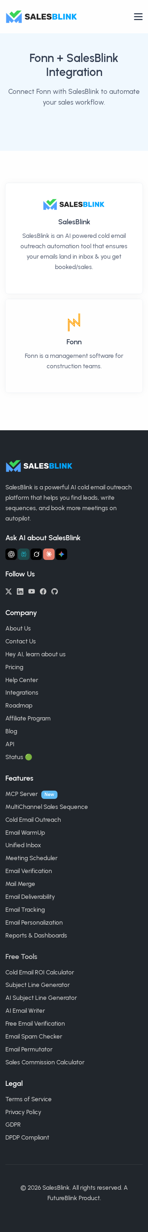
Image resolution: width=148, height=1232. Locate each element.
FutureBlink (62, 1198)
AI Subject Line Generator (41, 997)
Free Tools (21, 956)
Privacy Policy (23, 1112)
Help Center (21, 680)
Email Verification (28, 870)
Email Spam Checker (33, 1036)
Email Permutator (28, 1049)
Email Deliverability (30, 896)
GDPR (13, 1124)
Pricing (14, 667)
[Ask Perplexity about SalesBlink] (23, 554)
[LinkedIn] (20, 591)
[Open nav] (138, 16)
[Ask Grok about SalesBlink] (36, 554)
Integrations (21, 692)
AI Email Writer (25, 1010)
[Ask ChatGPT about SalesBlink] (11, 554)
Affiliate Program (28, 718)
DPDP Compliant (27, 1137)
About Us (18, 628)
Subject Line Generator (37, 984)
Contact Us (20, 641)
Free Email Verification (35, 1023)
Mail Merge (20, 883)
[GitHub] (54, 591)
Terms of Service (28, 1099)
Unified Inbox (23, 845)
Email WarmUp (25, 832)
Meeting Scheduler (31, 858)
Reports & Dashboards (36, 935)
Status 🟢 (18, 757)
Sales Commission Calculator (44, 1062)
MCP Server (21, 793)
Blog (11, 731)
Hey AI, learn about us (35, 654)
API (9, 744)
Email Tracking (25, 909)
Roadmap (18, 705)
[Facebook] (43, 591)
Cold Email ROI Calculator (39, 972)
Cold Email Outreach (33, 819)
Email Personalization (34, 922)
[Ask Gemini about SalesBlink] (61, 554)
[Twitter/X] (8, 591)
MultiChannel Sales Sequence (46, 806)
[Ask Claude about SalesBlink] (49, 554)
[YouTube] (31, 591)
